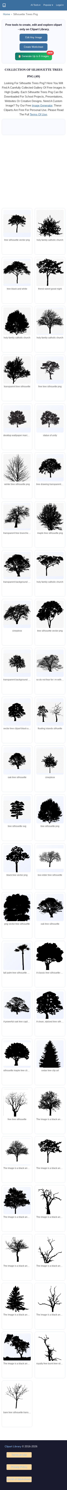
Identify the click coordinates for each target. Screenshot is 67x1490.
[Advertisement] (33, 171)
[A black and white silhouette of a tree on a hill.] (17, 1347)
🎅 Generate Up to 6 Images (35, 55)
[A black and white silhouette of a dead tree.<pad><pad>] (50, 1203)
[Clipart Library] (4, 5)
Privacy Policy (19, 1466)
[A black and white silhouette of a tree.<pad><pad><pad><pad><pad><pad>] (50, 1104)
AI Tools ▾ (35, 5)
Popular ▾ (48, 5)
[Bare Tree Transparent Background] (17, 1397)
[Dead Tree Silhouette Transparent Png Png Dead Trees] (50, 1356)
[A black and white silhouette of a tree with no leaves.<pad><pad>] (17, 1152)
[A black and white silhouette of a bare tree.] (17, 1251)
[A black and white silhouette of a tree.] (50, 1152)
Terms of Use (19, 1454)
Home (6, 14)
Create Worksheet (33, 46)
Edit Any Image (33, 37)
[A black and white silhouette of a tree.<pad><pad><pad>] (17, 1200)
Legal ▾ (59, 5)
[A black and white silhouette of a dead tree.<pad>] (50, 1304)
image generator (42, 105)
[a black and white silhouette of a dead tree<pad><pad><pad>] (50, 1257)
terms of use (38, 114)
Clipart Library (13, 1446)
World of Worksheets (19, 1479)
